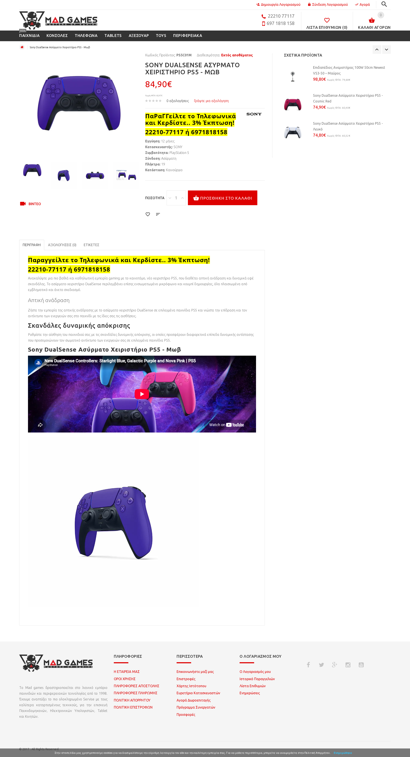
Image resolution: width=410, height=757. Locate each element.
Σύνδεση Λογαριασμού (330, 4)
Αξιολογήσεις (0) (62, 245)
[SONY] (254, 114)
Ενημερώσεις (250, 693)
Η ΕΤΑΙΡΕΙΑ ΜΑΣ (127, 672)
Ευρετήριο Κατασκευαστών (198, 693)
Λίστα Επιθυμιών (253, 686)
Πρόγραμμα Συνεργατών (196, 707)
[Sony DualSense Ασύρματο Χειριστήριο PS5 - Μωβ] (32, 170)
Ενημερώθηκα (343, 753)
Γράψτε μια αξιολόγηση (211, 101)
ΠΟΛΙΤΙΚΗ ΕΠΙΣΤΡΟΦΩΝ (133, 707)
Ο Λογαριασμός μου (255, 672)
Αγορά (365, 4)
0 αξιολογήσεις (178, 101)
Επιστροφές (186, 679)
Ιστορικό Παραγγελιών (257, 679)
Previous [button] (377, 49)
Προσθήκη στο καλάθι (226, 198)
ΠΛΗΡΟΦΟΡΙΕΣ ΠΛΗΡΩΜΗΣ (135, 693)
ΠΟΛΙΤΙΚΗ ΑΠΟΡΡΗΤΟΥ (132, 700)
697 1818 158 (280, 23)
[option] (32, 170)
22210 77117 (281, 16)
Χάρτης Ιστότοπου (191, 686)
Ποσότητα (154, 198)
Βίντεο (35, 204)
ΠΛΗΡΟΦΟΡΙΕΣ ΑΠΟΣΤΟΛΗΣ (136, 686)
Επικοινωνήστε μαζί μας (195, 672)
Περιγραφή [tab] (32, 245)
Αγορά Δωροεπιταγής (194, 700)
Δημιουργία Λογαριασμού (280, 4)
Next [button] (386, 49)
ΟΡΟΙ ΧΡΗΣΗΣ (125, 679)
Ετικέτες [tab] (91, 245)
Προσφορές (186, 714)
